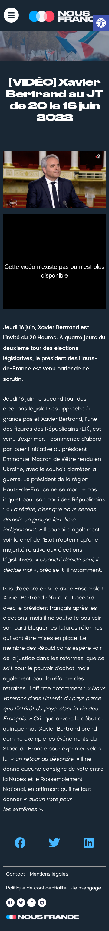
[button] (20, 843)
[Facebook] (10, 902)
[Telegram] (42, 902)
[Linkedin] (31, 902)
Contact (15, 873)
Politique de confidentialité (36, 887)
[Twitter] (21, 902)
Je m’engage (86, 887)
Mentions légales (49, 873)
